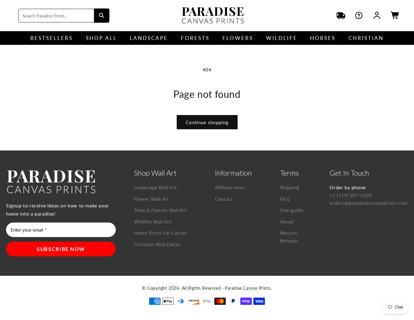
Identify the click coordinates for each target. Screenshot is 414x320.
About (287, 221)
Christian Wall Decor (157, 244)
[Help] (358, 15)
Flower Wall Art (151, 199)
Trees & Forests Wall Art (160, 210)
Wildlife (281, 38)
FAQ (285, 199)
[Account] (377, 15)
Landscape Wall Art (155, 187)
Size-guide (291, 210)
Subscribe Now (61, 249)
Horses (323, 38)
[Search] (101, 15)
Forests (195, 38)
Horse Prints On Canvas (160, 233)
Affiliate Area (229, 187)
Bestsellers (51, 38)
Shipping (289, 187)
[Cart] (395, 15)
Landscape (149, 38)
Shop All (101, 38)
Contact (224, 199)
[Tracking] (340, 15)
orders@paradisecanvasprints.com (368, 203)
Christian (366, 38)
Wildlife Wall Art (152, 221)
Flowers (237, 38)
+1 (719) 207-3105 (350, 195)
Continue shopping (207, 122)
